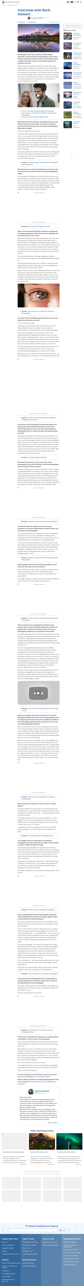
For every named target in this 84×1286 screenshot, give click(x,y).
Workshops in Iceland (29, 1245)
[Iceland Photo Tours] (10, 2)
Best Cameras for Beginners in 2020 (39, 226)
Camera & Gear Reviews (70, 1255)
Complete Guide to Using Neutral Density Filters (43, 521)
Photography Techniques (71, 1261)
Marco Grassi (34, 187)
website (22, 1077)
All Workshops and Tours (30, 1242)
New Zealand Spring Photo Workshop (42, 111)
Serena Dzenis (37, 18)
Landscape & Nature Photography (69, 1246)
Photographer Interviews (71, 1258)
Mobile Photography (69, 1264)
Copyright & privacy (8, 1248)
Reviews (4, 1251)
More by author (53, 1122)
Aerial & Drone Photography (72, 1253)
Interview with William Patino (39, 117)
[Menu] (80, 2)
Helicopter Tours (27, 1251)
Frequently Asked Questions (10, 1254)
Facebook (38, 1077)
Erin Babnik (26, 187)
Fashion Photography (29, 1266)
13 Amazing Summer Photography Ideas (40, 836)
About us (5, 1242)
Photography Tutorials (70, 1250)
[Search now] (75, 2)
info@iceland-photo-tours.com (8, 1280)
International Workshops (30, 1254)
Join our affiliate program (51, 1245)
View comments (32, 22)
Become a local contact (50, 1242)
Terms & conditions (8, 1245)
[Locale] (68, 2)
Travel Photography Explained (37, 457)
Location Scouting (28, 1263)
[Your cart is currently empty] (78, 2)
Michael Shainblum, (45, 187)
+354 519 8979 (6, 1276)
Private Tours (26, 1248)
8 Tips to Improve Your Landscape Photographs (43, 974)
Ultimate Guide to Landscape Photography (41, 910)
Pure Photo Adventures (25, 634)
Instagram (47, 1077)
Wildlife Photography (69, 1242)
